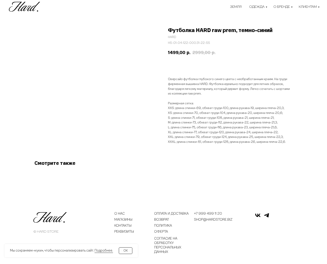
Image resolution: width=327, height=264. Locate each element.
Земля (236, 7)
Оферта (161, 231)
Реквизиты (124, 231)
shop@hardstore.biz (213, 219)
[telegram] (266, 217)
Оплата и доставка (171, 213)
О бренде (281, 7)
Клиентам (308, 7)
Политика (163, 225)
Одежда (256, 7)
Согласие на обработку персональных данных (167, 245)
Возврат (161, 219)
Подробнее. (104, 250)
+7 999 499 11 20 (208, 213)
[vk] (258, 217)
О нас (119, 213)
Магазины (123, 219)
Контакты (122, 225)
